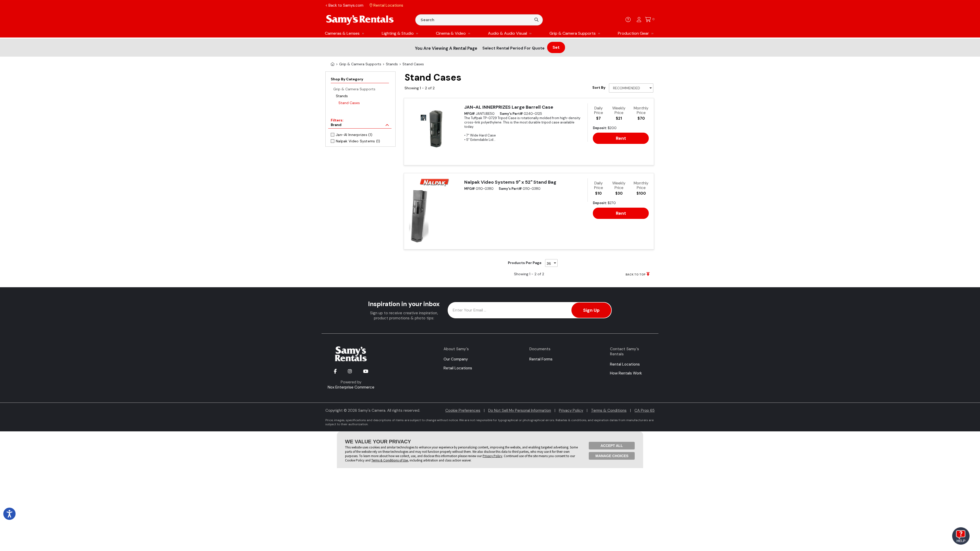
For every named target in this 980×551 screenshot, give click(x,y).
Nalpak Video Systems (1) (358, 141)
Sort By (598, 87)
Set (556, 47)
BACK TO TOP (635, 274)
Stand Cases (349, 103)
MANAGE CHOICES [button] (611, 456)
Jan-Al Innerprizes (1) (354, 134)
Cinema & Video (451, 33)
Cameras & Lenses (342, 33)
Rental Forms (541, 359)
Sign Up (591, 310)
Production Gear (633, 33)
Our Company (456, 359)
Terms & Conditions (609, 410)
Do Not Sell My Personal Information (519, 410)
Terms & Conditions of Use (389, 460)
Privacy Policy (571, 410)
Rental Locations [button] (387, 5)
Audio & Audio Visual (507, 33)
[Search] (536, 20)
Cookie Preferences (462, 410)
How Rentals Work (626, 373)
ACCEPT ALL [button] (612, 446)
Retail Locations (458, 368)
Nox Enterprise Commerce (351, 387)
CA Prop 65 (644, 410)
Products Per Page (525, 262)
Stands (342, 96)
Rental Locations (625, 364)
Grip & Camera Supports (572, 33)
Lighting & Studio (398, 33)
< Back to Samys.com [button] (344, 5)
